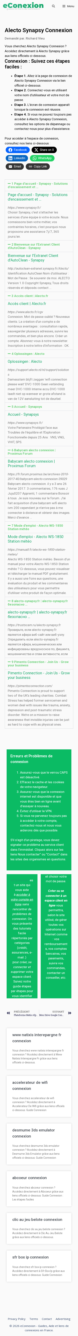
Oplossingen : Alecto (25, 361)
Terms (33, 1319)
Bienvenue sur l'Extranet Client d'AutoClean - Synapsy (33, 257)
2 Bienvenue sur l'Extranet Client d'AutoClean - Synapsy (34, 246)
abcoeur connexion (29, 1177)
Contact (47, 1319)
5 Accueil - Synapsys (27, 407)
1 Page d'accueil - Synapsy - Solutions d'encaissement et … (38, 185)
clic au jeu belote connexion (37, 1219)
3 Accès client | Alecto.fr (30, 296)
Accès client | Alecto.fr (27, 303)
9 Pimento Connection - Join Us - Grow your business (38, 663)
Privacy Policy (17, 1319)
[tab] (39, 185)
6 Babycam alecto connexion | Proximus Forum (31, 451)
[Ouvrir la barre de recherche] (53, 6)
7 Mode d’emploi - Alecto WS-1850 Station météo (35, 527)
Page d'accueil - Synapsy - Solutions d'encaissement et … (38, 197)
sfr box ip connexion (30, 1257)
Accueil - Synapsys (23, 414)
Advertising (63, 1319)
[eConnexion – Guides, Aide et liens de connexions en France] (23, 6)
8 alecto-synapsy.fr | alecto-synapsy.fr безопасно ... (38, 602)
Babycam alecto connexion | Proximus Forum (31, 463)
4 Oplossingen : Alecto (28, 354)
